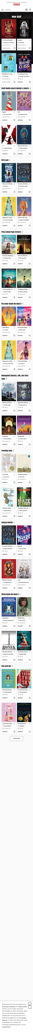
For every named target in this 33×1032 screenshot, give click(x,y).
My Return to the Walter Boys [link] (8, 74)
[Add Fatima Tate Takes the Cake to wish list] (30, 226)
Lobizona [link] (5, 436)
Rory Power (22, 620)
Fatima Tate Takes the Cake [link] (23, 218)
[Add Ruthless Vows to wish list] (14, 516)
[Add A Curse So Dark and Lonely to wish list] (30, 192)
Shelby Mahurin (8, 582)
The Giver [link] (5, 474)
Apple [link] (4, 112)
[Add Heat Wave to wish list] (14, 336)
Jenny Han (21, 476)
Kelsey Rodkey (7, 726)
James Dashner (23, 510)
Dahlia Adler (22, 329)
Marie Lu (6, 186)
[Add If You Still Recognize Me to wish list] (30, 369)
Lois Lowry (6, 476)
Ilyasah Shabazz (8, 148)
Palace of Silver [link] (7, 403)
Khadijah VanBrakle (24, 220)
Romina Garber (7, 438)
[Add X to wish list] (14, 154)
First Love (5, 160)
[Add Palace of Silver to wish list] (14, 411)
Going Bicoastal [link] (22, 327)
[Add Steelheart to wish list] (14, 626)
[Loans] (26, 10)
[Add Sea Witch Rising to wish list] (30, 411)
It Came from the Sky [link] (23, 690)
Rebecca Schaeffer (8, 654)
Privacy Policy (22, 1006)
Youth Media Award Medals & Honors (15, 88)
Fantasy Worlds (7, 522)
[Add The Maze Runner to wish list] (30, 516)
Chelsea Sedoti (23, 692)
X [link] (2, 146)
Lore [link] (19, 580)
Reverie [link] (20, 546)
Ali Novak (6, 76)
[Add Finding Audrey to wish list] (14, 698)
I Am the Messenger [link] (23, 256)
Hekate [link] (20, 40)
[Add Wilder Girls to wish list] (30, 626)
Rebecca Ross (7, 510)
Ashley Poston (22, 438)
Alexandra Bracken (24, 582)
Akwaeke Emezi (23, 114)
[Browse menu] (30, 9)
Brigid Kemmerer (23, 186)
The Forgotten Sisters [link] (8, 289)
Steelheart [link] (5, 618)
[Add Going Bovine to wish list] (30, 732)
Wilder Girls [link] (21, 618)
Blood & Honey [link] (7, 580)
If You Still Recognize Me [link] (23, 361)
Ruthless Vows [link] (6, 508)
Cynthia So (22, 363)
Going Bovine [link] (22, 723)
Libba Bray (21, 726)
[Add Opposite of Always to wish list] (14, 226)
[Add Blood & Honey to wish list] (14, 588)
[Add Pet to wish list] (30, 120)
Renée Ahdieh (22, 654)
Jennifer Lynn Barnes (9, 42)
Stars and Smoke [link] (7, 184)
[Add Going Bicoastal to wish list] (30, 336)
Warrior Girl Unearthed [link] (23, 146)
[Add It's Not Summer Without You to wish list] (30, 482)
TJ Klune (6, 329)
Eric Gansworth (7, 114)
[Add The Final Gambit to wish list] (14, 48)
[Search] (2, 9)
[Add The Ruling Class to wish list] (30, 82)
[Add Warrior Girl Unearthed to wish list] (30, 154)
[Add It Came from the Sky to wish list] (30, 698)
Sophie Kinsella (8, 692)
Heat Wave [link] (5, 327)
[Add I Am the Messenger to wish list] (30, 264)
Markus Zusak (22, 258)
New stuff (16, 16)
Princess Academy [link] (7, 256)
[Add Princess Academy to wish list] (14, 264)
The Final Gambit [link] (7, 40)
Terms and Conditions (8, 1006)
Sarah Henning (23, 405)
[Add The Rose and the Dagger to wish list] (30, 660)
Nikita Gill (21, 42)
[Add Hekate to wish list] (30, 48)
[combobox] (13, 10)
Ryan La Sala (22, 548)
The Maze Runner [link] (23, 508)
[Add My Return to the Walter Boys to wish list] (14, 82)
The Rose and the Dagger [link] (23, 652)
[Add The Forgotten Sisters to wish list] (14, 297)
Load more (16, 738)
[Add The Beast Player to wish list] (30, 297)
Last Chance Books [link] (8, 723)
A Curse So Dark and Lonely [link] (23, 184)
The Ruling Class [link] (23, 74)
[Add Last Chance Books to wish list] (14, 732)
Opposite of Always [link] (8, 218)
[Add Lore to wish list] (30, 588)
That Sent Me (6, 666)
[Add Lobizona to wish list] (14, 444)
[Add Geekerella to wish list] (30, 444)
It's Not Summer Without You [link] (23, 474)
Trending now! (7, 450)
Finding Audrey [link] (7, 690)
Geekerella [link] (21, 436)
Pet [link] (19, 112)
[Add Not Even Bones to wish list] (14, 660)
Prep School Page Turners (11, 231)
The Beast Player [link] (23, 289)
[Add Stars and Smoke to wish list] (14, 192)
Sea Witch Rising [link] (23, 403)
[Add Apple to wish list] (14, 120)
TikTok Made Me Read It (10, 594)
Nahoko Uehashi (23, 291)
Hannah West (7, 405)
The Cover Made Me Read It (11, 303)
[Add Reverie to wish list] (30, 554)
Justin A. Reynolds (8, 220)
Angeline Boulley (23, 148)
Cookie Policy (6, 1027)
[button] (14, 40)
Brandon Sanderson (9, 620)
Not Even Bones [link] (7, 652)
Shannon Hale (7, 258)
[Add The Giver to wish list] (14, 482)
